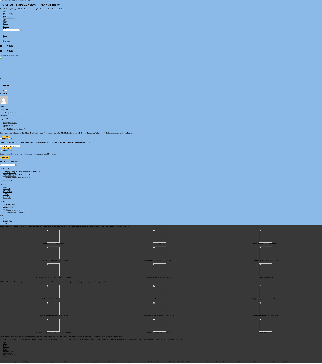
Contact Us (6, 28)
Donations (6, 27)
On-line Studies (7, 13)
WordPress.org (7, 223)
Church (5, 16)
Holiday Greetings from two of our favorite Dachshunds (18, 174)
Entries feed (6, 220)
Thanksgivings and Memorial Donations (14, 128)
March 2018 (6, 196)
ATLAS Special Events (9, 122)
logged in (9, 113)
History (5, 21)
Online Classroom (8, 125)
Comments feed (7, 221)
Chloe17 (2, 106)
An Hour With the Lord (9, 176)
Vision (5, 19)
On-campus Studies (8, 15)
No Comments (14, 55)
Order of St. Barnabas (9, 18)
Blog (4, 22)
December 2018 (7, 190)
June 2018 (6, 193)
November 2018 (7, 192)
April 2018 (6, 195)
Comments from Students (10, 123)
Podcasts (5, 24)
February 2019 (7, 187)
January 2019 (6, 189)
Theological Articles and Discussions (13, 129)
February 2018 (7, 198)
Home (5, 36)
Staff (4, 25)
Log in (5, 218)
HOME (5, 12)
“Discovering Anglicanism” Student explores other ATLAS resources (21, 171)
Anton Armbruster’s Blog (10, 173)
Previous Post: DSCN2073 (7, 115)
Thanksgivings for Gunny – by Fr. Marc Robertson (16, 177)
